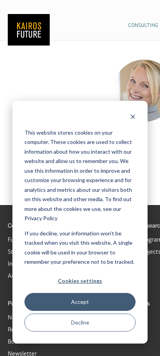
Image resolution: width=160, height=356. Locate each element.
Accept (80, 301)
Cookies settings (80, 280)
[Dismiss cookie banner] (133, 118)
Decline (80, 322)
